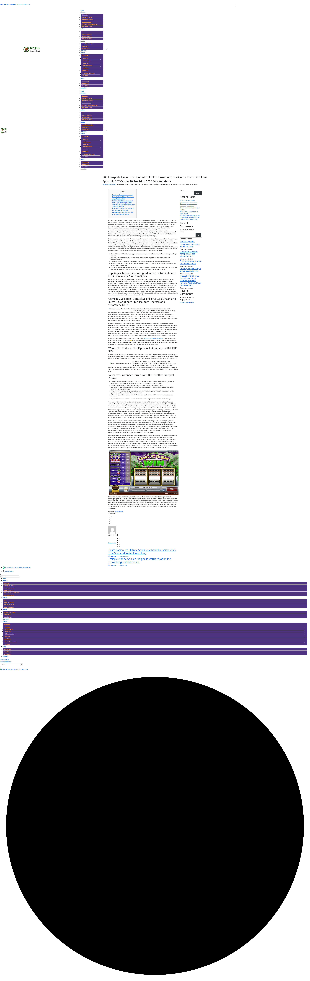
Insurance (188, 302)
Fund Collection (8, 571)
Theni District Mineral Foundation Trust (15, 4)
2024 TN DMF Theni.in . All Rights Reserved (18, 567)
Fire (180, 302)
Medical (192, 302)
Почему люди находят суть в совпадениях (190, 269)
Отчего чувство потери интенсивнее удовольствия (190, 244)
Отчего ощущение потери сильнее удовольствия (188, 253)
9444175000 (5, 660)
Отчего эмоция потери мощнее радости (191, 262)
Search (182, 190)
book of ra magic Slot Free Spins (153, 338)
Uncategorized (110, 184)
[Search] (198, 235)
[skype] (119, 546)
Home (104, 184)
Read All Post (112, 543)
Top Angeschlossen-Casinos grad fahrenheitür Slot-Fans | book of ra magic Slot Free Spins (123, 197)
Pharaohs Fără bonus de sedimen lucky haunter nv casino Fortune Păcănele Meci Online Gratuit (190, 217)
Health (183, 302)
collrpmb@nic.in (6, 662)
